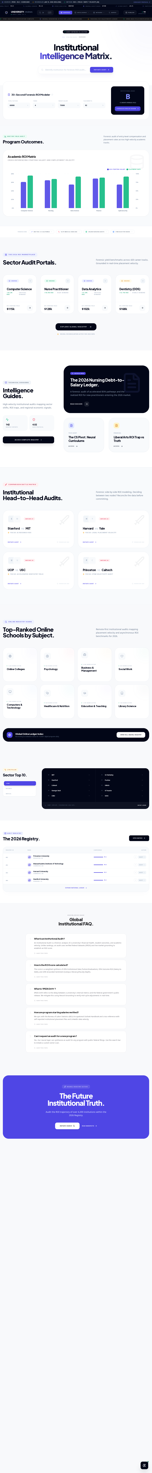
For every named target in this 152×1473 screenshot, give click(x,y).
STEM (8, 783)
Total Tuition (13, 101)
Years (35, 101)
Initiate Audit (100, 70)
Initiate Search (66, 1126)
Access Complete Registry (27, 440)
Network (99, 12)
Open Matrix (137, 838)
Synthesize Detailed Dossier (126, 108)
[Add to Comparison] (135, 857)
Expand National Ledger (74, 888)
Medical (8, 793)
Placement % (88, 101)
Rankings (66, 12)
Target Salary (63, 101)
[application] (76, 189)
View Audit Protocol (141, 2)
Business (9, 788)
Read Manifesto (88, 1126)
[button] (18, 12)
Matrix (113, 12)
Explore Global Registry (73, 327)
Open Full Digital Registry (130, 735)
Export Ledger (142, 805)
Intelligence (82, 12)
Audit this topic (42, 953)
